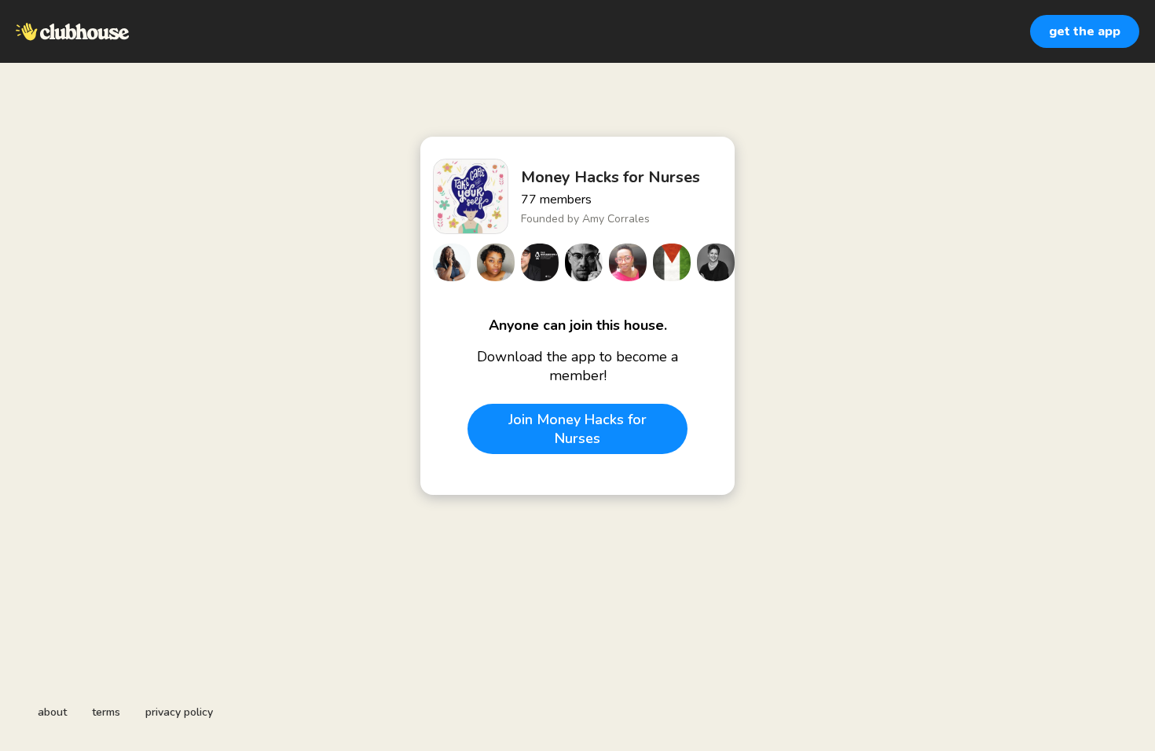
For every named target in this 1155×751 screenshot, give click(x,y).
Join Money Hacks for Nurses (577, 429)
